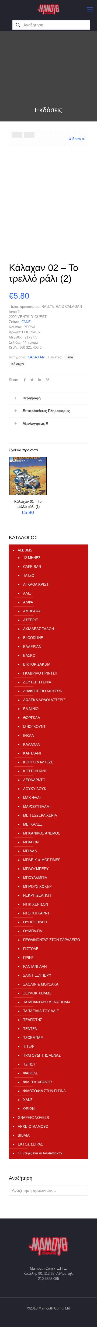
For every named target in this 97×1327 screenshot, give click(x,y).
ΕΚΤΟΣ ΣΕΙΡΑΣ (30, 1144)
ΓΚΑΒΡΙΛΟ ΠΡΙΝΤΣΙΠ (40, 673)
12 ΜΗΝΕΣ (31, 558)
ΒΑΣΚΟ (29, 656)
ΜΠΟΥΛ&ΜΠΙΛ (35, 878)
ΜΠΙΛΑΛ (30, 851)
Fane (69, 357)
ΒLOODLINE (33, 638)
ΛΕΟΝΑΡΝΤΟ (34, 780)
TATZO (28, 576)
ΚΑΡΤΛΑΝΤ (32, 753)
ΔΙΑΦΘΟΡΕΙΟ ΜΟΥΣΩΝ (42, 691)
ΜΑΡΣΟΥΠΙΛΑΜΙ (37, 807)
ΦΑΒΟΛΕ (30, 1073)
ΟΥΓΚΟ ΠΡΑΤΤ (35, 922)
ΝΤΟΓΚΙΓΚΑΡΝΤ (36, 913)
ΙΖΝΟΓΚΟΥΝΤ (34, 727)
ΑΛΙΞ (27, 593)
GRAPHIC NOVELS (33, 1118)
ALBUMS (25, 550)
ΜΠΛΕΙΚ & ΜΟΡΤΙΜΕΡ (42, 860)
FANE (26, 322)
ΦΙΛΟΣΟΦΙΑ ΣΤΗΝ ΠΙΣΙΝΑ (44, 1091)
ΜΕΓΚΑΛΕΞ (32, 824)
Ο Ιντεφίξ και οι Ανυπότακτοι (40, 1153)
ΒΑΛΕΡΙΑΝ (32, 647)
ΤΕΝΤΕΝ (30, 1029)
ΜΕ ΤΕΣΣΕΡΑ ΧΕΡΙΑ (40, 815)
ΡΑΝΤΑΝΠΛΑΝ (35, 967)
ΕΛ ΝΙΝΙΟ (31, 709)
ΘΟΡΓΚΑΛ (31, 718)
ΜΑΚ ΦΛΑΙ (32, 798)
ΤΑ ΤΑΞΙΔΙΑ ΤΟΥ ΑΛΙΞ (41, 1011)
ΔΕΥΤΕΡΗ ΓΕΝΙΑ (37, 682)
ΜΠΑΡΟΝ (31, 842)
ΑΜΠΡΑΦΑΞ (33, 611)
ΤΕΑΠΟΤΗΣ (32, 1020)
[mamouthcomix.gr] (48, 9)
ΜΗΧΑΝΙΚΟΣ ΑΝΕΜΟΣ (41, 833)
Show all (78, 139)
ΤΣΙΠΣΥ (29, 1064)
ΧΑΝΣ (28, 1100)
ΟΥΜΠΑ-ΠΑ (32, 931)
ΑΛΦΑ (28, 602)
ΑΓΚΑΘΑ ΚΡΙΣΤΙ (36, 584)
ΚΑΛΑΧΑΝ (35, 357)
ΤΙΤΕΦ (28, 1047)
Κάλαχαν (17, 364)
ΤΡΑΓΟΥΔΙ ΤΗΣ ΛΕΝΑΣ (42, 1055)
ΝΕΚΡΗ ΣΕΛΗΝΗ (37, 895)
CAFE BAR (32, 567)
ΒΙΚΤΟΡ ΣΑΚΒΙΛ (36, 664)
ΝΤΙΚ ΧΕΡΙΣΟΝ (35, 904)
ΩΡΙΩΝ (28, 1109)
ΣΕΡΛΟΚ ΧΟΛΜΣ (37, 993)
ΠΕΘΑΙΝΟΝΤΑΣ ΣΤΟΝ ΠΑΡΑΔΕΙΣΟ (51, 940)
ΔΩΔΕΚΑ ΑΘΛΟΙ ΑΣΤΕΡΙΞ (44, 700)
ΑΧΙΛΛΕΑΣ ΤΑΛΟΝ (38, 629)
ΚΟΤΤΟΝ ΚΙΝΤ (35, 771)
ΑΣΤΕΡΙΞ (30, 620)
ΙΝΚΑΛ (28, 736)
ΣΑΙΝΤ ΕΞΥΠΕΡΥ (37, 975)
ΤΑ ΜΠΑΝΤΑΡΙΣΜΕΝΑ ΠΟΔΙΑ (47, 1002)
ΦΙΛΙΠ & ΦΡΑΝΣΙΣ (38, 1082)
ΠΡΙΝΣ (28, 958)
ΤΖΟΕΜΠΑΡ (33, 1038)
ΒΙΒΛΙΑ (24, 1135)
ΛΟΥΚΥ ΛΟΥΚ (34, 789)
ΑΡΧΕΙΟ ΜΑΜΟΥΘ (33, 1127)
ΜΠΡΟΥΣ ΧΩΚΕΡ (37, 887)
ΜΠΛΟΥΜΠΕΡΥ (36, 869)
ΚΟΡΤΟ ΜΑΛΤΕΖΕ (38, 762)
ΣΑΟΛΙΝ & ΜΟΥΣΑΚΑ (40, 984)
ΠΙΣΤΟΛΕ (31, 949)
